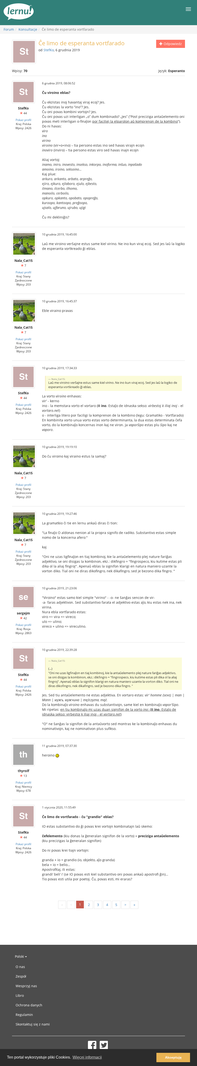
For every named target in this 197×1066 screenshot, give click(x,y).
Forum (9, 29)
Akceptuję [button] (173, 1057)
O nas (20, 966)
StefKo (48, 50)
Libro (20, 995)
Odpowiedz (172, 43)
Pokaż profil (23, 120)
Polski (20, 956)
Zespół (21, 976)
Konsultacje (27, 29)
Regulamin (24, 1014)
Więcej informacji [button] (87, 1057)
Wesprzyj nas (26, 986)
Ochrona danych (29, 1005)
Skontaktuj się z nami (33, 1024)
